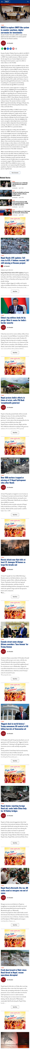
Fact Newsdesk (10, 43)
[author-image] (3, 43)
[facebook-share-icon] (8, 49)
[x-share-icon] (5, 49)
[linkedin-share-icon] (10, 49)
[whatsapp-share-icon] (2, 49)
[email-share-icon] (13, 49)
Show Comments (15, 172)
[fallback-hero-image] (6, 183)
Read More (15, 291)
